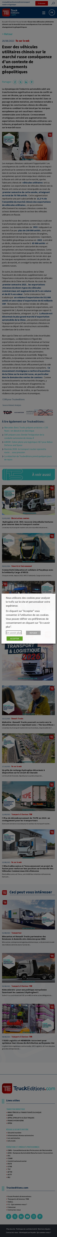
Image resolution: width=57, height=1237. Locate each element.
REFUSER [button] (33, 633)
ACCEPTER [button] (14, 638)
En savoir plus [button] (13, 632)
